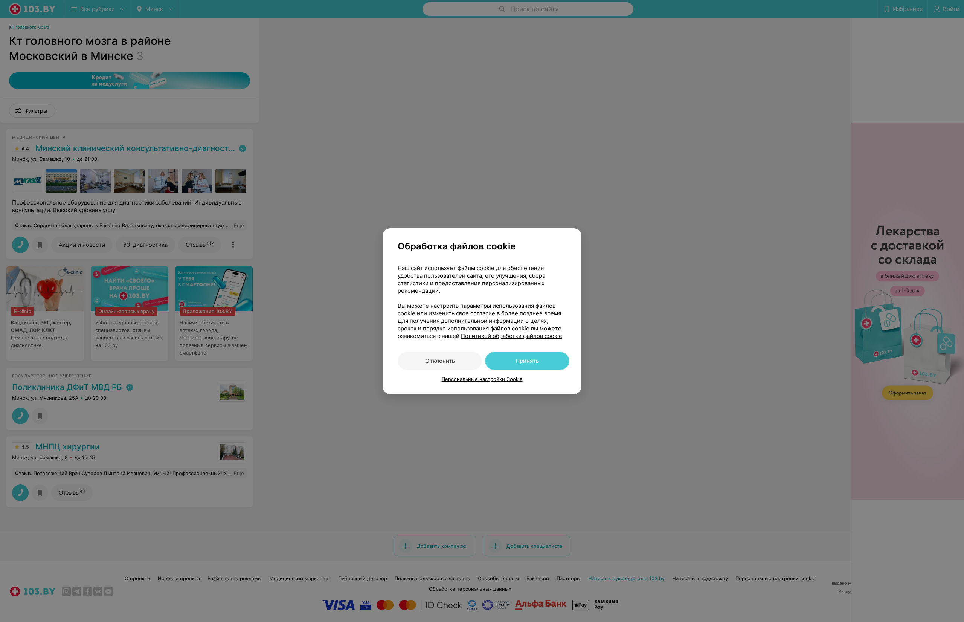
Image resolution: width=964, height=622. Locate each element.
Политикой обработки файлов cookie (511, 335)
